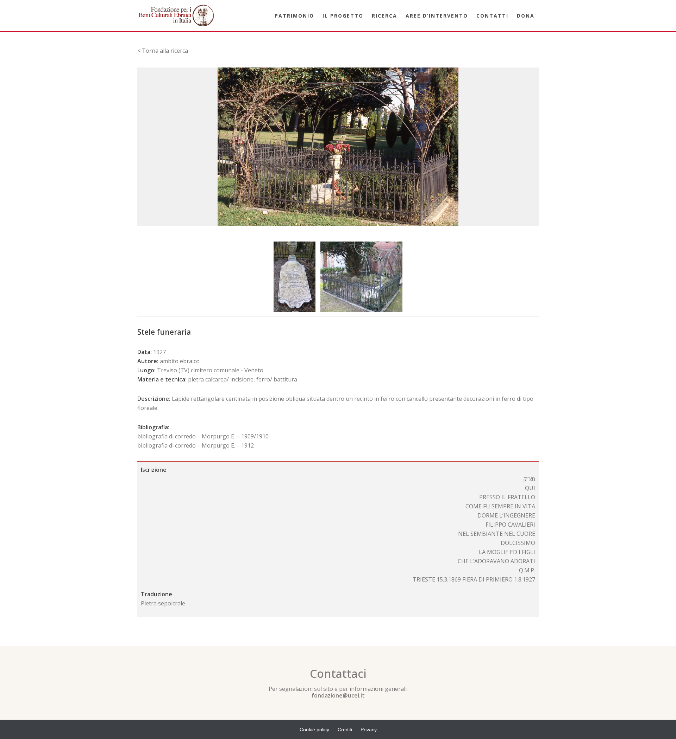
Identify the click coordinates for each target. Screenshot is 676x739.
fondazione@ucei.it (338, 695)
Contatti (492, 15)
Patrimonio (294, 15)
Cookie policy (314, 729)
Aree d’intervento (437, 15)
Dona (525, 15)
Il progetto (343, 15)
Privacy (369, 729)
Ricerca (384, 15)
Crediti (345, 729)
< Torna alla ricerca (162, 50)
